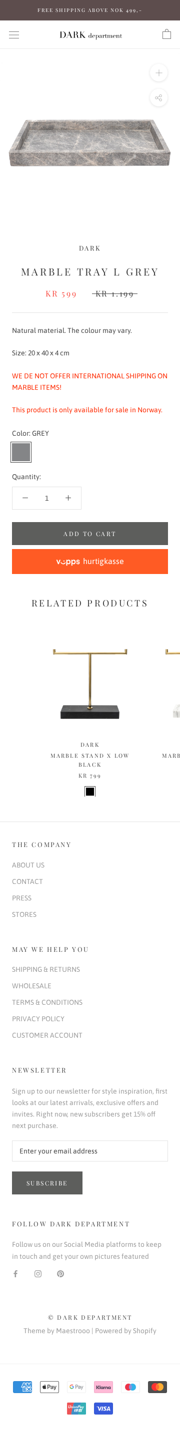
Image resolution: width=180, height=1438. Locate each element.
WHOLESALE (32, 986)
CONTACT (27, 881)
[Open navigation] (14, 34)
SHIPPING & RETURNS (46, 969)
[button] (90, 561)
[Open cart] (166, 34)
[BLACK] (90, 792)
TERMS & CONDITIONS (47, 1002)
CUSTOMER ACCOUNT (47, 1035)
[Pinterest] (60, 1273)
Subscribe (47, 1183)
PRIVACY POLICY (38, 1019)
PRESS (22, 898)
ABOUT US (28, 865)
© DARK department (90, 1317)
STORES (24, 914)
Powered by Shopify (125, 1331)
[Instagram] (38, 1273)
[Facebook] (15, 1273)
